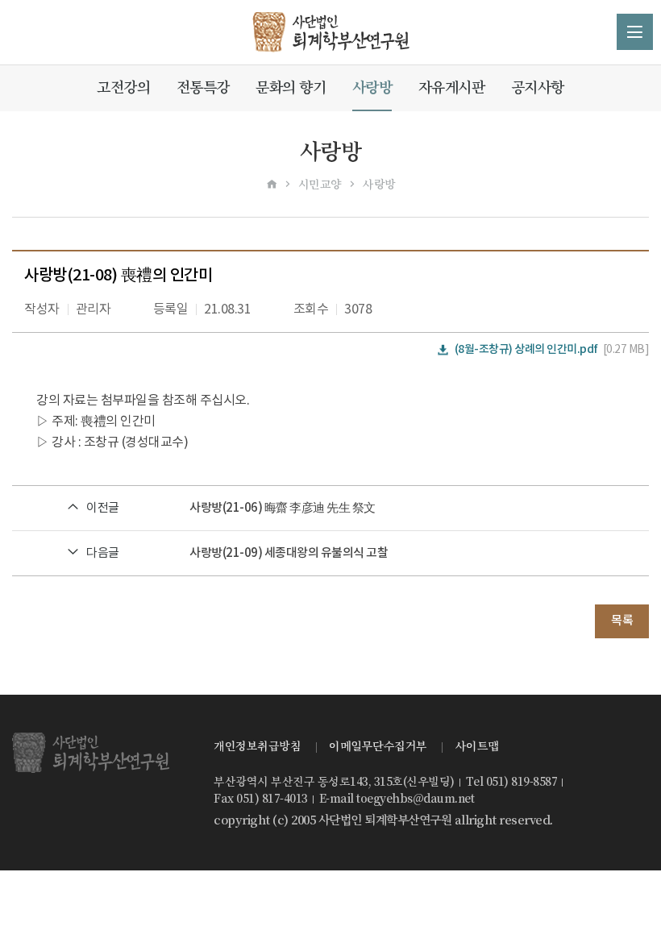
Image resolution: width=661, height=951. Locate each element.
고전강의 (123, 87)
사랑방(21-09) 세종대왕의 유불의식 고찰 (288, 553)
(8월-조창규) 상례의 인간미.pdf (526, 349)
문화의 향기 (291, 87)
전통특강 (203, 87)
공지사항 (537, 87)
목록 (622, 621)
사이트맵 (477, 746)
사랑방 (372, 87)
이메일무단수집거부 (378, 746)
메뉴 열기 (635, 32)
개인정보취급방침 (257, 746)
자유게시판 (451, 87)
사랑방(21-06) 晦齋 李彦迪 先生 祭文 (282, 508)
